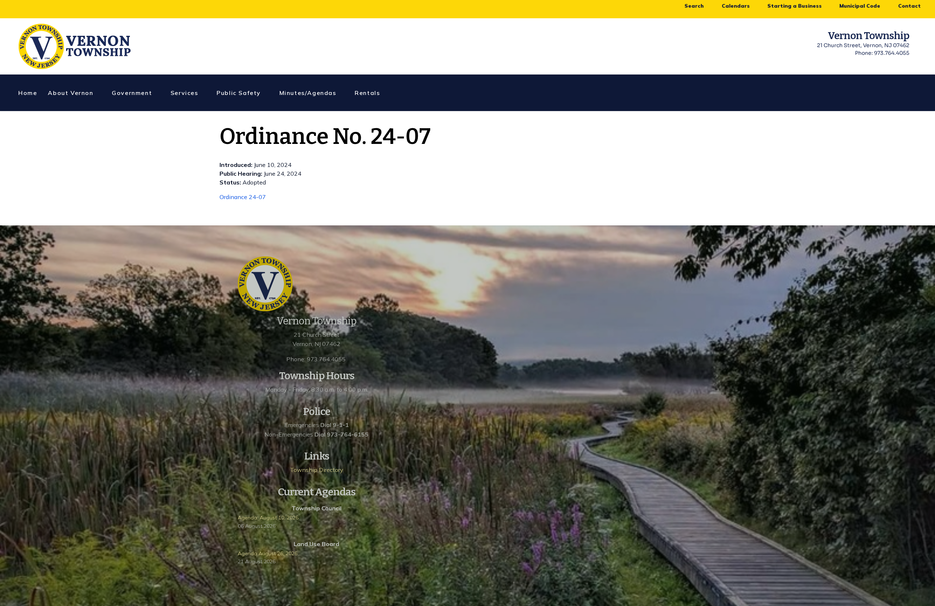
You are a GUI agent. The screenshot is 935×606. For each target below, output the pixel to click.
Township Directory (316, 469)
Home (27, 92)
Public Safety (239, 92)
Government (132, 92)
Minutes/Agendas (307, 92)
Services (184, 92)
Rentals (367, 92)
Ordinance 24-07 (243, 197)
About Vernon (70, 92)
